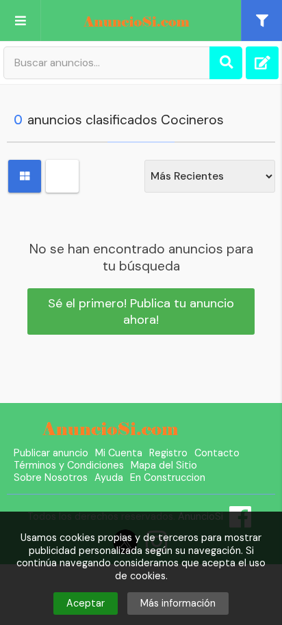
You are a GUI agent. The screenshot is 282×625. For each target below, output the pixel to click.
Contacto (217, 453)
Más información (178, 603)
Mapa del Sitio (164, 465)
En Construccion (167, 477)
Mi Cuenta (118, 453)
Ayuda (108, 477)
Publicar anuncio (51, 453)
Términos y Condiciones (69, 465)
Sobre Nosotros (51, 477)
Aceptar (85, 603)
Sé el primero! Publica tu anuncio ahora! (141, 311)
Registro (168, 453)
